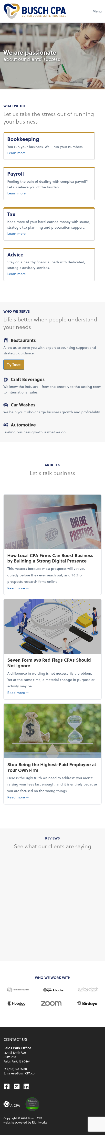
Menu (97, 11)
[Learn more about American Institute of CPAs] (11, 1104)
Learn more (32, 152)
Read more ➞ (52, 588)
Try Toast (14, 364)
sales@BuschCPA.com (22, 1073)
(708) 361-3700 (17, 1069)
